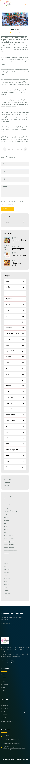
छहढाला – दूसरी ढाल (15, 421)
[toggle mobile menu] (24, 4)
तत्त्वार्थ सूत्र (15, 287)
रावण (15, 427)
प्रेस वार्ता (15, 432)
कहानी (15, 345)
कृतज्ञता (15, 322)
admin (18, 29)
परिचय (4, 678)
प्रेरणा (15, 369)
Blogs (15, 282)
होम (4, 675)
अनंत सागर (15, 461)
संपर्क (4, 691)
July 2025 (6, 485)
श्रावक (15, 363)
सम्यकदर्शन (15, 293)
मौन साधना (15, 467)
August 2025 (7, 482)
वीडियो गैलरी (6, 685)
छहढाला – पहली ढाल (15, 398)
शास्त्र (4, 681)
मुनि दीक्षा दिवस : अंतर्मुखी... (16, 264)
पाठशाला (15, 374)
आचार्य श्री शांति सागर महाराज (15, 334)
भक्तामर (15, 444)
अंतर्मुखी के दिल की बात (15, 351)
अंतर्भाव (15, 380)
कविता (15, 456)
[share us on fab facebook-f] (2, 662)
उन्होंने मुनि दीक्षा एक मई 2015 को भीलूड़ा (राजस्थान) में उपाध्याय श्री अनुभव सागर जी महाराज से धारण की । (15, 748)
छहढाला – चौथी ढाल (15, 415)
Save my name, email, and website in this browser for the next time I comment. (14, 203)
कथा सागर (15, 305)
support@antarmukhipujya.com (12, 743)
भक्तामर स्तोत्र (15, 328)
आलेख (15, 311)
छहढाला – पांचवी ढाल (15, 403)
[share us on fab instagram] (7, 662)
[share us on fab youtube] (12, 662)
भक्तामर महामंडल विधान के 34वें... (19, 241)
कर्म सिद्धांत (15, 357)
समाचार (15, 392)
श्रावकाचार (15, 386)
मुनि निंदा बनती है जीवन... (18, 249)
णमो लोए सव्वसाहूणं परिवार (15, 450)
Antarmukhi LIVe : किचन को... (19, 256)
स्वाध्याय (15, 340)
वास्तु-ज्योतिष (15, 299)
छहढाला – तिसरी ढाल (15, 409)
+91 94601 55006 (8, 736)
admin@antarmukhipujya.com (11, 740)
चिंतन (15, 316)
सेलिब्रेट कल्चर (15, 438)
